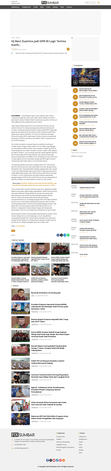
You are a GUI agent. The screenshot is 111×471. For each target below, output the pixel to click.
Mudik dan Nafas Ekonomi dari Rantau (90, 204)
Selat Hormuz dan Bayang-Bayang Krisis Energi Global (89, 246)
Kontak (58, 450)
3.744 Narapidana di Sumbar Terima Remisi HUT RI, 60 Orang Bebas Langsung (88, 116)
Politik (81, 442)
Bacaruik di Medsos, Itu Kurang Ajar (46, 293)
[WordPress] (57, 460)
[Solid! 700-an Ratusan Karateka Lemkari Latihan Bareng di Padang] (40, 270)
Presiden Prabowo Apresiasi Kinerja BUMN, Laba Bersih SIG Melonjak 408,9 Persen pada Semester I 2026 (20, 259)
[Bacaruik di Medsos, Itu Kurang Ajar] (20, 294)
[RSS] (63, 460)
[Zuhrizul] (74, 213)
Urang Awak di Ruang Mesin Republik (88, 122)
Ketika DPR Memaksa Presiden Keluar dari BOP (88, 229)
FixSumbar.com (55, 466)
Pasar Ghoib (84, 254)
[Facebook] (58, 235)
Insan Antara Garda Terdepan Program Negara (89, 221)
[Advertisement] (55, 23)
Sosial (80, 447)
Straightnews (35, 311)
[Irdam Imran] (74, 196)
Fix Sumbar (14, 48)
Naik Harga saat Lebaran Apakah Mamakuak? (88, 212)
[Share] (68, 49)
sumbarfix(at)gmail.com (21, 448)
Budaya (81, 450)
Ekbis (80, 444)
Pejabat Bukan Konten (87, 187)
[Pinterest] (54, 460)
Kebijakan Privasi (61, 444)
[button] (94, 2)
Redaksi (58, 439)
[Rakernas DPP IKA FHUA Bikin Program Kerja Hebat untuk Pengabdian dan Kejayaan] (20, 419)
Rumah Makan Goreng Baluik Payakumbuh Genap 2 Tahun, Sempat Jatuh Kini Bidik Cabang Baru (20, 279)
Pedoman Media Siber (63, 442)
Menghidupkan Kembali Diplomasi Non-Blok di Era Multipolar (88, 237)
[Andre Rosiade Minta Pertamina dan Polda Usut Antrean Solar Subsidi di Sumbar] (20, 405)
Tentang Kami (60, 436)
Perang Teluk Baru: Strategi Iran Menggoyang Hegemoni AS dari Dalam (89, 196)
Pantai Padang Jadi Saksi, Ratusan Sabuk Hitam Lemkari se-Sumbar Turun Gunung (87, 129)
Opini (33, 295)
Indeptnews (82, 436)
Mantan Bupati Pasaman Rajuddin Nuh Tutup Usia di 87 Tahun (40, 259)
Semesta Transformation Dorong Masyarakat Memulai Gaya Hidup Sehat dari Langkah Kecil (60, 279)
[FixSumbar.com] (50, 2)
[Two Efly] (74, 205)
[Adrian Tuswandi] (74, 188)
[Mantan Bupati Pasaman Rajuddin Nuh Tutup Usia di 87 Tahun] (40, 249)
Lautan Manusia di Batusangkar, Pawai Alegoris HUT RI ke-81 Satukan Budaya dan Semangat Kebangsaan (88, 89)
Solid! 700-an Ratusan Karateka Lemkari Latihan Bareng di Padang (39, 279)
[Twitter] (61, 235)
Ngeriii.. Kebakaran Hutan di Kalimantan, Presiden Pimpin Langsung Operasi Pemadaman (48, 390)
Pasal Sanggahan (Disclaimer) (65, 447)
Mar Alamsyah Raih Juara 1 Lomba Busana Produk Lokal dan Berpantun (88, 136)
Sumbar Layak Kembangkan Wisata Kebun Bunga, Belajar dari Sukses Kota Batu (88, 109)
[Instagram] (60, 460)
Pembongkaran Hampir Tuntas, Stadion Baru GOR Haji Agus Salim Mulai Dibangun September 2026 (88, 103)
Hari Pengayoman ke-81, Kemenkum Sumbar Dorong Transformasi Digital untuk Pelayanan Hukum (88, 96)
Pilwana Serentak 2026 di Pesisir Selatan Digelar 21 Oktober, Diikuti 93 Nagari (87, 142)
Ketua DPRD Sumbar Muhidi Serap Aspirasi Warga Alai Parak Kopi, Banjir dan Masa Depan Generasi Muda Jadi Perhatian (60, 259)
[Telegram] (64, 235)
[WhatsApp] (68, 235)
